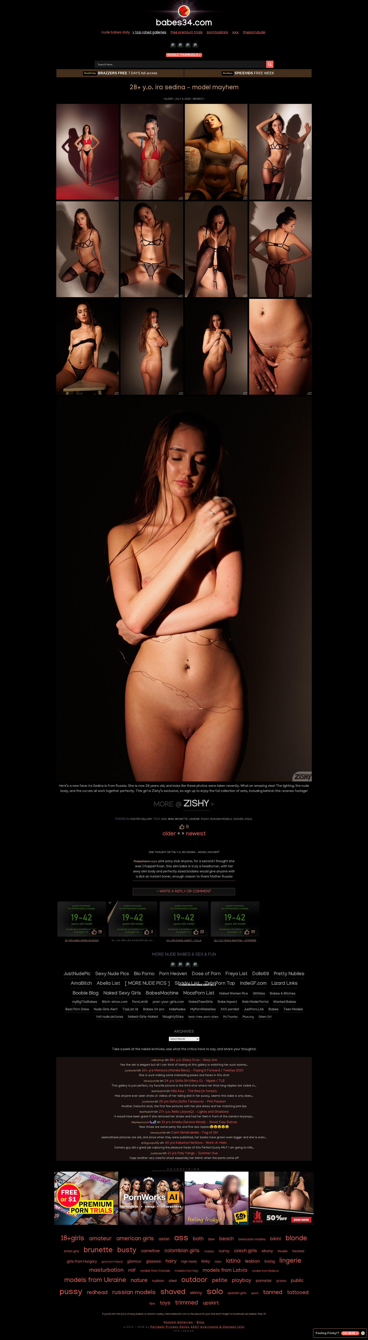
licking (269, 1262)
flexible (283, 1251)
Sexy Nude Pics (112, 974)
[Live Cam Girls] (195, 965)
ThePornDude (254, 33)
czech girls (245, 1251)
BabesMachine (162, 994)
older (168, 99)
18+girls (72, 1239)
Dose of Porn (206, 974)
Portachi (158, 1327)
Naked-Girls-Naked (143, 1017)
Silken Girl (265, 1017)
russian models (221, 819)
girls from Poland (112, 1262)
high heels (189, 1262)
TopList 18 (130, 1010)
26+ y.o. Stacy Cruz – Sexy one (193, 1060)
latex (218, 1262)
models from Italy (186, 1271)
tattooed (297, 1293)
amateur (100, 1239)
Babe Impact (227, 1002)
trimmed (186, 1303)
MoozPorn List (198, 994)
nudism (158, 1281)
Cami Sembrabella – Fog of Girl (194, 1133)
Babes (274, 1010)
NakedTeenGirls (201, 1002)
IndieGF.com (253, 984)
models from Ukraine (95, 1280)
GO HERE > (350, 1333)
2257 (195, 1327)
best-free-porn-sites (203, 1017)
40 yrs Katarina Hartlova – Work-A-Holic (196, 1143)
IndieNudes (177, 1010)
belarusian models (252, 1239)
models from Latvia (225, 1271)
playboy (241, 1281)
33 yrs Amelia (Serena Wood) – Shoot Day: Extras (199, 1122)
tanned (272, 1293)
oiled (173, 1281)
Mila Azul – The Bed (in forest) (194, 1091)
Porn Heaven (173, 974)
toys (165, 1303)
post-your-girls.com (168, 1002)
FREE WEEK (248, 73)
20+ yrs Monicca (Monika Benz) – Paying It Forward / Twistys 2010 (192, 1071)
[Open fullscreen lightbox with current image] (87, 152)
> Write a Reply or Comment (184, 892)
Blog (200, 1322)
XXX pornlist (230, 1010)
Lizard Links (285, 984)
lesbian (252, 1261)
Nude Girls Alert (106, 1010)
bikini (171, 819)
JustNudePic (77, 974)
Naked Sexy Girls (122, 994)
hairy (171, 1261)
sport (254, 1293)
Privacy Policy (178, 1327)
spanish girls (237, 1293)
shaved (238, 819)
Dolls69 (260, 974)
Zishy (196, 805)
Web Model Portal (255, 1002)
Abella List (108, 984)
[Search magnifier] (269, 64)
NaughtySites (173, 1017)
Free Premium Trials (187, 33)
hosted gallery (141, 819)
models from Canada (155, 1271)
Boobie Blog (86, 994)
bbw (211, 1239)
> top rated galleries (149, 33)
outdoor (194, 1281)
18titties (259, 994)
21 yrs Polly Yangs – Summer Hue (193, 1153)
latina (233, 1261)
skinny (196, 1293)
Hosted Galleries (178, 1322)
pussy (205, 819)
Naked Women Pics (233, 994)
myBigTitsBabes (84, 1002)
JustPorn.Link (254, 1010)
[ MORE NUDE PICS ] (147, 984)
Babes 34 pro (153, 1010)
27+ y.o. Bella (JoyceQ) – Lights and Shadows (194, 1112)
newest (198, 99)
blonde (296, 1239)
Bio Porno (144, 974)
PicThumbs (230, 1017)
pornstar (264, 1281)
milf (131, 1270)
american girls (135, 1239)
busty (126, 1251)
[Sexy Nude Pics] (195, 46)
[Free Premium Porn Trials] (86, 1224)
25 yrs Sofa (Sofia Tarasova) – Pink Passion (192, 1102)
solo (248, 819)
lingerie (194, 819)
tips (152, 1304)
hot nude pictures (109, 1017)
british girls (71, 1251)
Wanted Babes (284, 1002)
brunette (181, 819)
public (297, 1281)
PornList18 (140, 1002)
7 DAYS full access (120, 73)
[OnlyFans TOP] (180, 965)
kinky (205, 1262)
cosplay (209, 1251)
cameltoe (150, 1251)
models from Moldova (265, 1271)
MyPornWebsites (203, 1010)
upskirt (211, 1303)
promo (281, 1281)
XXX (235, 33)
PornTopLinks (217, 33)
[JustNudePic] (188, 46)
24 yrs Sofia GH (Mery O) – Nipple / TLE (194, 1081)
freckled (298, 1251)
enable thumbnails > (184, 55)
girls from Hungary (82, 1262)
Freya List (236, 974)
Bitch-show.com (114, 1002)
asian (164, 1239)
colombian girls (182, 1251)
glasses (153, 1262)
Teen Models (293, 1010)
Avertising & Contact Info (222, 1327)
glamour (134, 1262)
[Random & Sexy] (173, 46)
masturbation (106, 1271)
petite (219, 1281)
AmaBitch (81, 984)
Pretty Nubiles (289, 974)
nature (139, 1281)
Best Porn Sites (77, 1010)
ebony (267, 1251)
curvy (224, 1251)
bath (198, 1239)
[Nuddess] (180, 46)
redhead (97, 1293)
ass (164, 819)
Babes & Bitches (282, 994)
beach (226, 1239)
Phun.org (248, 1017)
